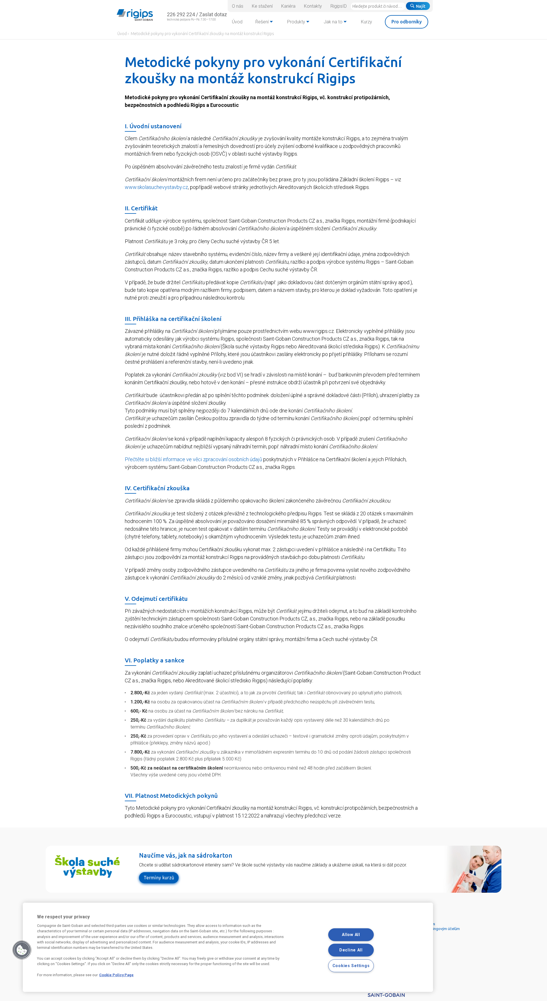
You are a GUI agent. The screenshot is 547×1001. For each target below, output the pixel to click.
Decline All (351, 950)
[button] (22, 950)
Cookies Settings (351, 965)
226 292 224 (181, 14)
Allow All (351, 934)
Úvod (122, 33)
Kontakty (313, 6)
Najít (420, 6)
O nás (237, 6)
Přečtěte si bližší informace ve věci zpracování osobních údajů (193, 459)
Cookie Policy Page (116, 975)
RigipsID (338, 6)
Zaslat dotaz (213, 14)
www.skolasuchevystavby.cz (156, 187)
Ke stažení (262, 6)
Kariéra (288, 6)
